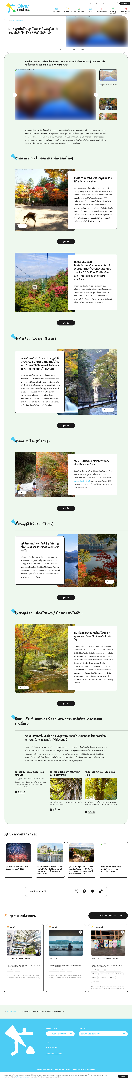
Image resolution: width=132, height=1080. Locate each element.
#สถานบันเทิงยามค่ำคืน (70, 50)
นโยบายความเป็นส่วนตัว (23, 1077)
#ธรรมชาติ (58, 50)
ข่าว (91, 3)
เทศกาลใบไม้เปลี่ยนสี (82, 481)
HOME (12, 20)
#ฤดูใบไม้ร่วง (82, 50)
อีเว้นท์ (97, 3)
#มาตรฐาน (49, 50)
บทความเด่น (19, 20)
